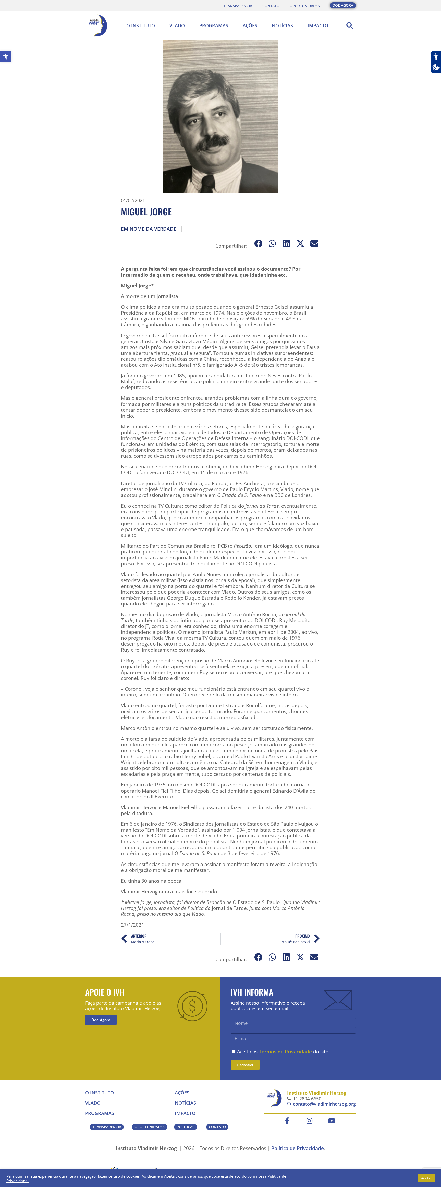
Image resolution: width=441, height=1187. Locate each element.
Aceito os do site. (283, 1051)
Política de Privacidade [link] (297, 1148)
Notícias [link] (282, 25)
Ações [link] (250, 25)
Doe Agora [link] (101, 1019)
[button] (350, 25)
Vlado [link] (177, 25)
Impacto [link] (318, 25)
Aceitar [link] (426, 1178)
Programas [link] (213, 25)
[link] (5, 56)
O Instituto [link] (140, 25)
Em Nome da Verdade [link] (148, 229)
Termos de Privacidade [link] (285, 1051)
